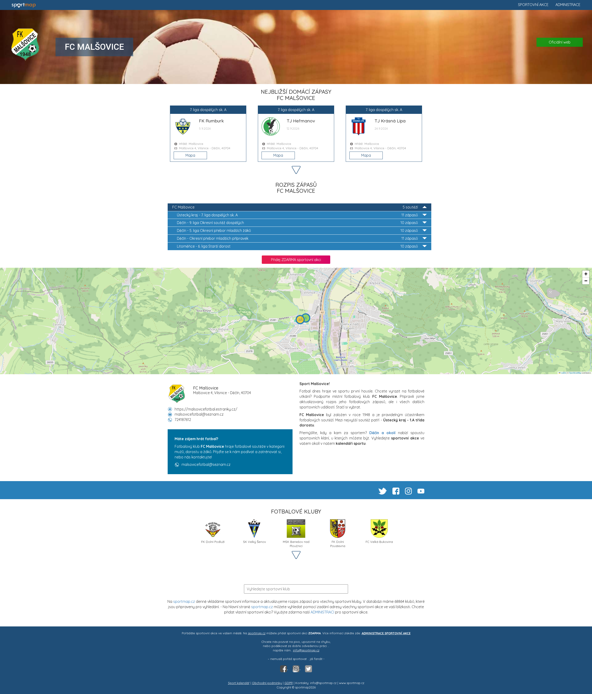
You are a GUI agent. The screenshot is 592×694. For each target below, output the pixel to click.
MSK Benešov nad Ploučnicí (296, 543)
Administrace (567, 4)
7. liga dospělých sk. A (297, 215)
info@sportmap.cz (306, 650)
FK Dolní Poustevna (337, 543)
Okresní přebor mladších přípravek (297, 238)
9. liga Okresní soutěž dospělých (297, 222)
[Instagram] (296, 668)
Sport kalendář (239, 683)
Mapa (190, 155)
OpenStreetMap (575, 372)
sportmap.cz (184, 601)
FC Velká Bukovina (379, 542)
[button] (305, 318)
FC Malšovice (295, 207)
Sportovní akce (533, 4)
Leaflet (563, 372)
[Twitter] (308, 668)
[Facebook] (284, 668)
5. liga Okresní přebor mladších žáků (297, 230)
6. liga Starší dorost (297, 246)
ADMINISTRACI (322, 612)
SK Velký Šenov (254, 542)
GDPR (288, 683)
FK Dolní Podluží (213, 542)
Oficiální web (559, 42)
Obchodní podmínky (267, 683)
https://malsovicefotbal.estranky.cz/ (206, 409)
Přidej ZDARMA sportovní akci (296, 259)
